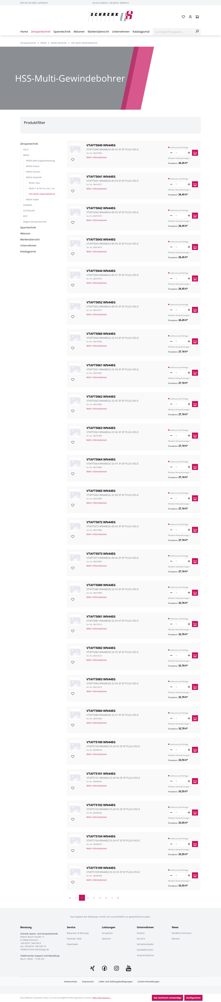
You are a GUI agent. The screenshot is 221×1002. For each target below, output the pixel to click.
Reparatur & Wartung (78, 933)
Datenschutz (70, 981)
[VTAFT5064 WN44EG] (75, 463)
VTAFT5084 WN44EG (100, 711)
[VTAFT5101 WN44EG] (75, 777)
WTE (25, 216)
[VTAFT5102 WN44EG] (75, 808)
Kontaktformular (145, 949)
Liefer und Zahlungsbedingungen (116, 981)
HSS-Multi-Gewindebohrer (42, 194)
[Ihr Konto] (190, 17)
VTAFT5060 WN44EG (100, 334)
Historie (141, 933)
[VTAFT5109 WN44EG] (75, 871)
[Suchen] (197, 31)
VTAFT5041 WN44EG (100, 176)
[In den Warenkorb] (195, 153)
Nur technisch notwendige (167, 997)
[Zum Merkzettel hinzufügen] (73, 159)
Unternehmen (28, 245)
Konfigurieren (193, 997)
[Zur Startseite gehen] (110, 16)
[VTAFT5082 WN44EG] (75, 651)
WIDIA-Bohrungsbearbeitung (40, 160)
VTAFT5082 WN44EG (100, 648)
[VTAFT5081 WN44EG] (75, 620)
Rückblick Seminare (182, 933)
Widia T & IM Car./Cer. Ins (42, 188)
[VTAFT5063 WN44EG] (75, 431)
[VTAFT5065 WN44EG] (75, 494)
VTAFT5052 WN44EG (100, 302)
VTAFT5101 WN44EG (100, 773)
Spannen (106, 938)
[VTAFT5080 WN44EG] (75, 588)
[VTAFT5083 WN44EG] (75, 682)
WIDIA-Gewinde (34, 177)
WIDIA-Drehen (33, 171)
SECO (26, 149)
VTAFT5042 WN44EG (100, 208)
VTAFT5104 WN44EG (100, 836)
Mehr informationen (96, 157)
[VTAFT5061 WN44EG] (75, 368)
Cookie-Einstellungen (148, 981)
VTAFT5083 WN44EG (100, 679)
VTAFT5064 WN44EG (100, 459)
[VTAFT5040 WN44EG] (75, 148)
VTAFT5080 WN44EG (100, 585)
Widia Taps (34, 182)
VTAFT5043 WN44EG (100, 239)
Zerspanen (107, 933)
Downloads (72, 944)
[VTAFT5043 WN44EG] (75, 243)
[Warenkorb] (197, 17)
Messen (176, 938)
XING (92, 968)
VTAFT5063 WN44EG (100, 428)
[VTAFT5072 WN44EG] (75, 525)
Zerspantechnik (29, 143)
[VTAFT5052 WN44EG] (75, 306)
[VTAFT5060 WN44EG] (75, 337)
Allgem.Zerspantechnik (34, 221)
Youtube (129, 968)
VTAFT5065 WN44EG (100, 491)
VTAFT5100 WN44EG (100, 742)
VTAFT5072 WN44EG (100, 522)
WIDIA (26, 155)
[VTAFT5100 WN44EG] (75, 745)
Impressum (88, 981)
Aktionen (25, 233)
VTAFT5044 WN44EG (100, 271)
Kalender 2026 (74, 938)
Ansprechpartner (145, 955)
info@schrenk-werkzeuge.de (34, 949)
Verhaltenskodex (145, 944)
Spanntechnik (28, 227)
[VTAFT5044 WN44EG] (75, 274)
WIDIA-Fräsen (33, 166)
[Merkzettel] (183, 17)
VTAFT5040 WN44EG (100, 145)
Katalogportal (28, 251)
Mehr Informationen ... (102, 997)
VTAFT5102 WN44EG (100, 805)
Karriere (141, 938)
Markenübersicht (30, 239)
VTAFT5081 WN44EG (100, 616)
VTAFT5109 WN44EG (100, 868)
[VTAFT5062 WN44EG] (75, 400)
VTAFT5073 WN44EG (100, 553)
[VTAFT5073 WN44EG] (75, 557)
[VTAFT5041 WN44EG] (75, 180)
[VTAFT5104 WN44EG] (75, 840)
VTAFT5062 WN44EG (100, 396)
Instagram (117, 968)
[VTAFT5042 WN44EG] (75, 211)
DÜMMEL (27, 205)
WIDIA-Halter (32, 199)
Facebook (104, 968)
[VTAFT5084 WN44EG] (75, 714)
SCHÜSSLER (29, 210)
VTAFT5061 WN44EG (100, 365)
